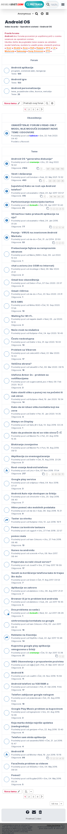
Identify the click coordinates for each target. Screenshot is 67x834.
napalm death (35, 319)
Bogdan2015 (35, 778)
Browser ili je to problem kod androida (34, 598)
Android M (17, 751)
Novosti (25, 141)
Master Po (34, 436)
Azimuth (33, 205)
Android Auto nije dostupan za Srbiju (33, 493)
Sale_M (32, 425)
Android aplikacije (22, 67)
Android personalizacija (26, 88)
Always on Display (22, 421)
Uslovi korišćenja (53, 825)
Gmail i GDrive (20, 290)
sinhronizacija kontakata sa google (32, 620)
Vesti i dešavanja (21, 173)
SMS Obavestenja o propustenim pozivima (37, 661)
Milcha (32, 754)
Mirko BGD (34, 305)
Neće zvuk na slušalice (25, 329)
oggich (32, 530)
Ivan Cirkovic (35, 539)
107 (48, 169)
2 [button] (29, 109)
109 (57, 169)
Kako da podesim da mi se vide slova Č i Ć (36, 432)
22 (50, 181)
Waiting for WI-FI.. (22, 315)
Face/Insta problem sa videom (29, 763)
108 (52, 169)
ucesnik (33, 553)
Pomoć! (15, 775)
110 (62, 169)
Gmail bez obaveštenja (25, 279)
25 (62, 181)
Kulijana (33, 333)
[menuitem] (37, 13)
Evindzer (33, 177)
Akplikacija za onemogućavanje (30, 456)
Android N (17, 672)
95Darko (33, 766)
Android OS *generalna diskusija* (32, 158)
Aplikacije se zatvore (24, 587)
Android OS (17, 22)
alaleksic (33, 591)
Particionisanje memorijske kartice (32, 201)
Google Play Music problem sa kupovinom (37, 708)
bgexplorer (34, 712)
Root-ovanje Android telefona (29, 467)
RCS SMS (17, 301)
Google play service (23, 479)
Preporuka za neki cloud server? (31, 561)
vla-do (32, 239)
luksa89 (33, 367)
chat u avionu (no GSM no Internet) (32, 265)
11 (62, 474)
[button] (42, 109)
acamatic (33, 193)
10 (59, 474)
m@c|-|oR (34, 665)
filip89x (33, 638)
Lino (31, 470)
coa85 (32, 676)
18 (51, 197)
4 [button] (37, 109)
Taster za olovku (21, 518)
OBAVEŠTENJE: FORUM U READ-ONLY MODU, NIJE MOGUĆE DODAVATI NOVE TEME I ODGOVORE (34, 129)
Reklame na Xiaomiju (24, 634)
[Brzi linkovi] (47, 13)
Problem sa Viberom (23, 349)
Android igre (19, 79)
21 (62, 197)
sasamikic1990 (36, 740)
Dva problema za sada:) (25, 609)
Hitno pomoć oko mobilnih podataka (33, 507)
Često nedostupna (22, 338)
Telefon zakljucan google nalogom (32, 694)
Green (32, 580)
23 (54, 181)
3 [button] (33, 109)
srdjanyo (33, 482)
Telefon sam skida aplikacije (28, 737)
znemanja (34, 162)
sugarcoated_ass (37, 381)
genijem (33, 729)
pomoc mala (18, 536)
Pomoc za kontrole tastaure (28, 527)
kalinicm (33, 135)
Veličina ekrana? (21, 363)
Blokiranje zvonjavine (24, 444)
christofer (34, 496)
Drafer (32, 342)
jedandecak (35, 698)
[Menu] (62, 4)
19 (55, 197)
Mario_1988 (35, 255)
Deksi (32, 283)
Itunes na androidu (22, 550)
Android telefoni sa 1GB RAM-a (29, 683)
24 (58, 181)
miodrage (34, 269)
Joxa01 (32, 565)
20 (59, 197)
